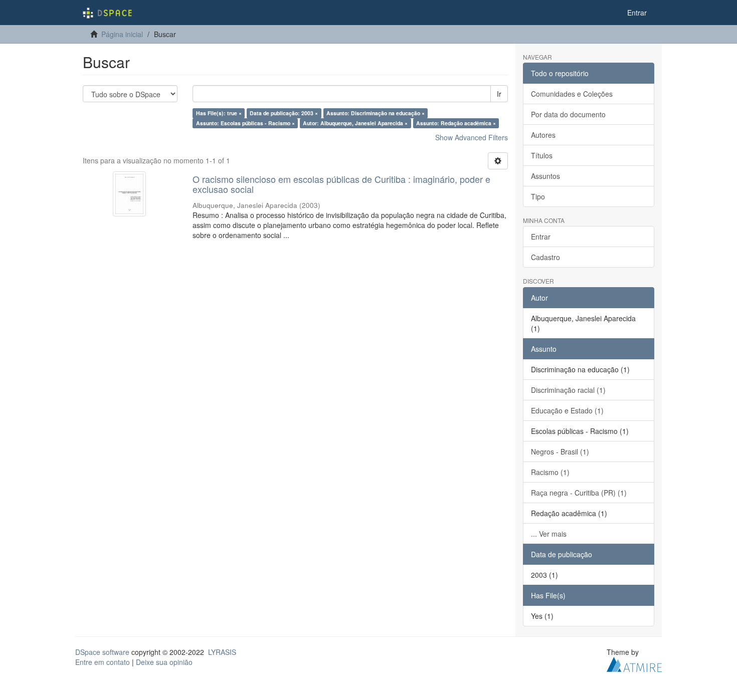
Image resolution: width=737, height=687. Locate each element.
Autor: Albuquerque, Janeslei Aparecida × (355, 123)
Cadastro (545, 257)
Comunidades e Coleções (572, 94)
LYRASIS (222, 652)
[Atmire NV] (634, 663)
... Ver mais (549, 534)
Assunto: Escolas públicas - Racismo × (245, 123)
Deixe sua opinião (164, 662)
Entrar (540, 237)
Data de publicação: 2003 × (284, 113)
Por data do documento (568, 114)
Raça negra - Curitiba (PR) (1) (579, 493)
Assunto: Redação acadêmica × (456, 123)
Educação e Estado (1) (567, 410)
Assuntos (545, 176)
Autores (543, 135)
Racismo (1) (550, 472)
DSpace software (102, 652)
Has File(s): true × (219, 113)
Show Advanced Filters (471, 137)
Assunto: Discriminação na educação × (375, 113)
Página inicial (122, 34)
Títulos (541, 155)
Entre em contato (102, 662)
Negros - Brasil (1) (560, 451)
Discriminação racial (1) (568, 390)
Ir (499, 94)
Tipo (538, 196)
